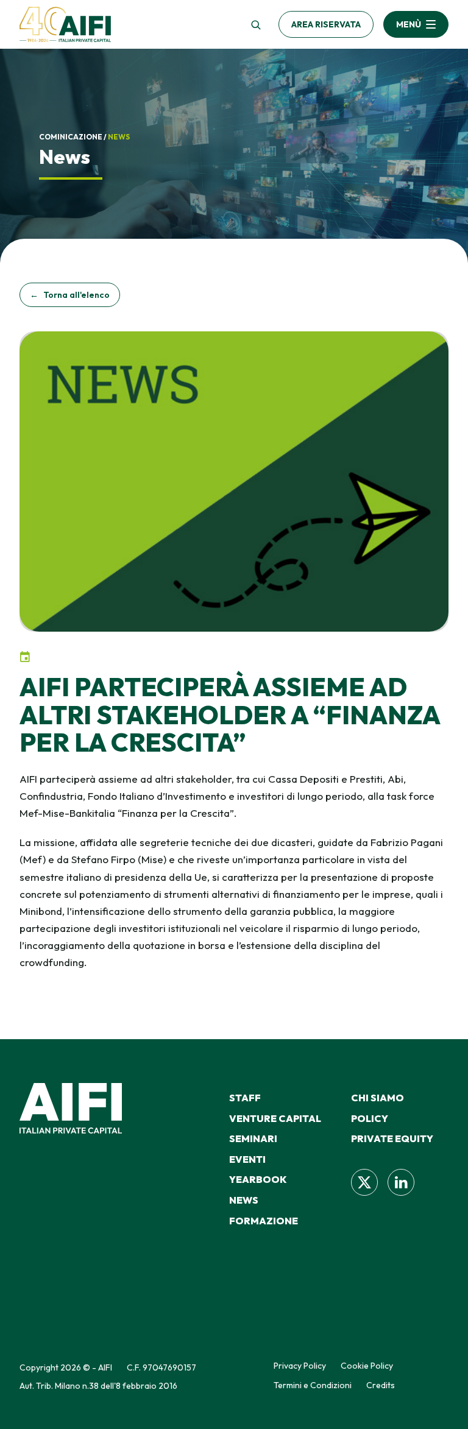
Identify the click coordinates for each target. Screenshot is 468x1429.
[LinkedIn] (401, 1182)
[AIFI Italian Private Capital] (65, 24)
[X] (364, 1182)
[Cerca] (255, 24)
